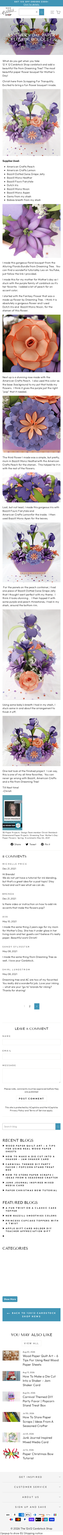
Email (7, 1050)
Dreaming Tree (33, 68)
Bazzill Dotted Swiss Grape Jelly (26, 174)
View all (31, 1343)
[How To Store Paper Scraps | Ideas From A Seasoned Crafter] (11, 1417)
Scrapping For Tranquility (38, 81)
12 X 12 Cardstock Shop (16, 64)
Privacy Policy (17, 1110)
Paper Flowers (9, 838)
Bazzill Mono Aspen (18, 192)
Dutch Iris (12, 185)
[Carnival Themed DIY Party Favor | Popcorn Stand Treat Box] (11, 1396)
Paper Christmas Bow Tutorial (31, 1190)
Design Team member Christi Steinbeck (39, 832)
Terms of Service (37, 1110)
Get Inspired (31, 1476)
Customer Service (30, 1486)
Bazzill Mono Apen (19, 518)
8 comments (31, 838)
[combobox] (31, 12)
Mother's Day (51, 835)
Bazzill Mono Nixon (18, 189)
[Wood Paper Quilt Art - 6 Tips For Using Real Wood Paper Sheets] (11, 1355)
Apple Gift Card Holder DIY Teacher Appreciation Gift (29, 1230)
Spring (21, 838)
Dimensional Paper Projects (15, 835)
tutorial (32, 270)
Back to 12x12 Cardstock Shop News (33, 1315)
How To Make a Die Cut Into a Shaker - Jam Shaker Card (30, 1158)
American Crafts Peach (21, 166)
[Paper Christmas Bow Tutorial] (11, 1453)
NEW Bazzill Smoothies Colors (31, 1215)
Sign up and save (31, 1506)
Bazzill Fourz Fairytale (20, 181)
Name (6, 1036)
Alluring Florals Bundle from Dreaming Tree (28, 266)
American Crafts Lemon (21, 170)
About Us (30, 1497)
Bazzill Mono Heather (19, 177)
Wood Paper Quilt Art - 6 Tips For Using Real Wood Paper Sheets (31, 1148)
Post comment (31, 1098)
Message (9, 1065)
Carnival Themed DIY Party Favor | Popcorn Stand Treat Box (30, 1167)
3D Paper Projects (11, 832)
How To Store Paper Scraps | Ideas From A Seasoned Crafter (32, 1176)
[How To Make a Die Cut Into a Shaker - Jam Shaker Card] (11, 1376)
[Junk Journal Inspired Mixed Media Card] (11, 1437)
